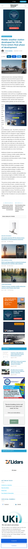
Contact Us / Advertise (6, 485)
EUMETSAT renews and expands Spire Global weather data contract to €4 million (18, 363)
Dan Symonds (9, 50)
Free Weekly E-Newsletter (7, 493)
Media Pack (4, 490)
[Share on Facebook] (14, 56)
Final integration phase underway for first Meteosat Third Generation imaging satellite (20, 208)
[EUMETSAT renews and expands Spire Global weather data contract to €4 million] (5, 363)
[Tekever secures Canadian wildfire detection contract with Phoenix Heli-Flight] (14, 276)
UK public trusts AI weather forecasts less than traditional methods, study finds (17, 371)
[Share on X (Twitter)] (19, 56)
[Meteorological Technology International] (14, 5)
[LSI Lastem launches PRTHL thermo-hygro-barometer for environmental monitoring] (14, 227)
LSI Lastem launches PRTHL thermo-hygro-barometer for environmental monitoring (13, 238)
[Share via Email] (24, 56)
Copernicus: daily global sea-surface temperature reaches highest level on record (17, 354)
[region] (14, 536)
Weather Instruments (6, 36)
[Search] (25, 5)
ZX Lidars (14, 470)
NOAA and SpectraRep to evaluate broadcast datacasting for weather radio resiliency (13, 263)
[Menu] (2, 5)
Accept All (14, 540)
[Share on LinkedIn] (9, 56)
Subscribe (23, 1)
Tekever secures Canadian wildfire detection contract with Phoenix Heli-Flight (13, 287)
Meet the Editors (5, 487)
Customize (14, 545)
